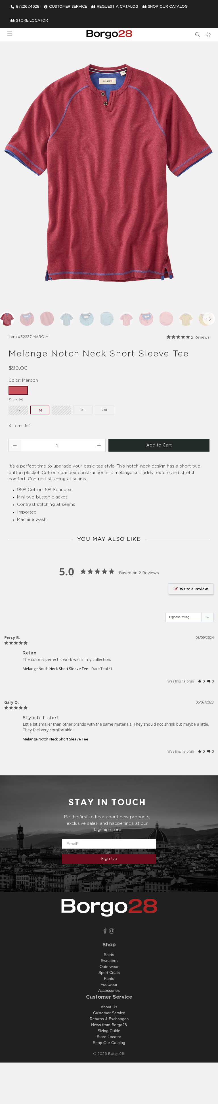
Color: (23, 380)
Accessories (109, 990)
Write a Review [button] (194, 588)
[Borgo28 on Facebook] (105, 932)
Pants (109, 978)
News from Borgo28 (109, 1024)
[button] (201, 681)
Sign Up (109, 859)
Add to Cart (159, 445)
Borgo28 (116, 1053)
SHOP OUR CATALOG (168, 6)
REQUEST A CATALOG (117, 6)
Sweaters (109, 960)
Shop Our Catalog (109, 1042)
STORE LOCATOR (32, 20)
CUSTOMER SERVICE (68, 6)
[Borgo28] (109, 34)
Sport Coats (109, 972)
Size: (16, 400)
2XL (104, 410)
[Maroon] (109, 172)
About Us (109, 1007)
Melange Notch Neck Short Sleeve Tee (55, 668)
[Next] (209, 318)
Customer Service (109, 1013)
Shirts (109, 954)
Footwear (109, 984)
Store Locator (109, 1036)
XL (83, 410)
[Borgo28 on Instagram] (111, 932)
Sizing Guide (109, 1030)
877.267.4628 (27, 6)
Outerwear (109, 966)
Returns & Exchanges (109, 1019)
